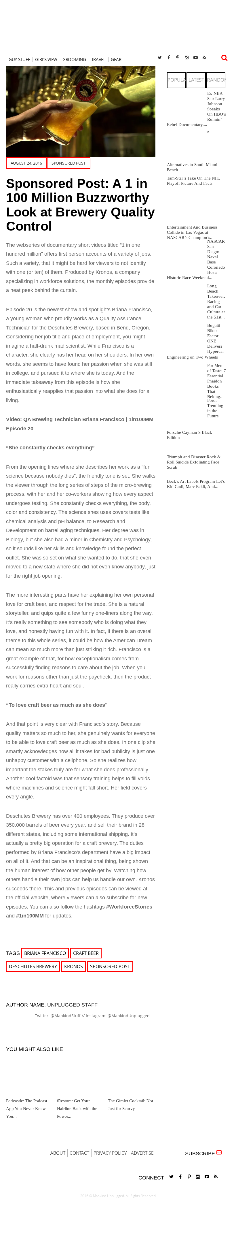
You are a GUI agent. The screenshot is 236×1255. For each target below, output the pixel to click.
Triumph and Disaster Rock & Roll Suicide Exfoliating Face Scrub (194, 462)
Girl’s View (46, 59)
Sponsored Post (110, 966)
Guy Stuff (19, 59)
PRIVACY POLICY (110, 1153)
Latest (196, 79)
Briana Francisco (45, 953)
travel (98, 59)
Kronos (73, 966)
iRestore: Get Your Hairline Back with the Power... (77, 1108)
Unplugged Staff (72, 1005)
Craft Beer (86, 953)
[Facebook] (168, 57)
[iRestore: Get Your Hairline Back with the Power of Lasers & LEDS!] (80, 1073)
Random (218, 79)
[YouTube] (195, 57)
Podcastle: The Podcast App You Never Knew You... (26, 1108)
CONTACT (79, 1153)
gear (116, 59)
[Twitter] (159, 57)
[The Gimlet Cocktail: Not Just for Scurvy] (131, 1073)
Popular (178, 79)
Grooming (74, 59)
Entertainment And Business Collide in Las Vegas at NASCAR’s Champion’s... (192, 232)
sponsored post (69, 163)
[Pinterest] (177, 57)
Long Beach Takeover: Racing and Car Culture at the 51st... (216, 301)
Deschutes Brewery (33, 966)
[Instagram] (186, 57)
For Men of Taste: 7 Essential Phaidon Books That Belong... (216, 381)
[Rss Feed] (204, 57)
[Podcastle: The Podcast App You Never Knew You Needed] (29, 1073)
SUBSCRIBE (201, 1153)
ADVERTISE (142, 1153)
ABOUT (57, 1153)
